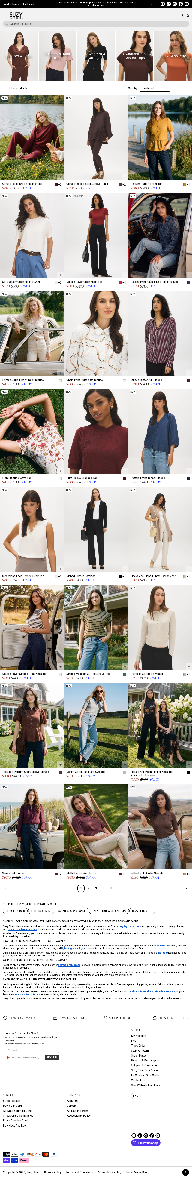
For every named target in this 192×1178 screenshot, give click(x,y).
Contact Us (138, 1080)
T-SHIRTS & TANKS (41, 910)
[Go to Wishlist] (177, 15)
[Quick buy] (60, 177)
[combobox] (96, 24)
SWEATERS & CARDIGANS (72, 910)
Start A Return (140, 1050)
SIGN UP (51, 1057)
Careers (72, 1105)
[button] (187, 15)
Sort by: (133, 88)
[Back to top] (185, 1172)
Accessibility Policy (79, 1115)
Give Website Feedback (145, 1085)
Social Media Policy (138, 1172)
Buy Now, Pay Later (15, 1125)
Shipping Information (144, 1065)
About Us (72, 1101)
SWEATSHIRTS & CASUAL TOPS (109, 910)
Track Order (138, 1045)
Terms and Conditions (79, 1172)
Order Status (139, 1055)
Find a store (29, 4)
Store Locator (11, 1101)
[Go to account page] (182, 15)
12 (111, 888)
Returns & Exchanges (144, 1060)
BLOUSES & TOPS (15, 910)
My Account (138, 1036)
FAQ (133, 1040)
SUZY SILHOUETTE (142, 910)
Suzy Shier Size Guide (144, 1070)
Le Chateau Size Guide (145, 1075)
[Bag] (187, 15)
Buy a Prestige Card (15, 1120)
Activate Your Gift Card (17, 1110)
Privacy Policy (52, 1172)
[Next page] (185, 888)
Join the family (11, 4)
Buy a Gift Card (12, 1105)
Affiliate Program (77, 1110)
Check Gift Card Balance (18, 1115)
